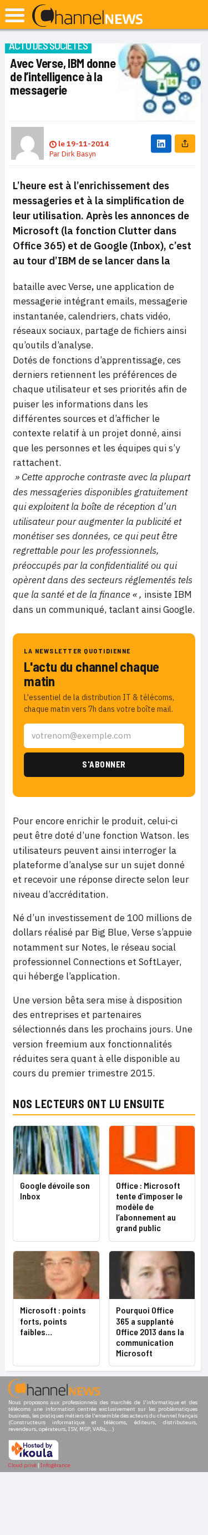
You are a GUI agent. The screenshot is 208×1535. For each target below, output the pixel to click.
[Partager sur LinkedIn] (161, 143)
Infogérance (55, 1465)
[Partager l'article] (185, 143)
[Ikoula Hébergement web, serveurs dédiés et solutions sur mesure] (33, 1458)
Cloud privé (22, 1465)
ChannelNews (87, 16)
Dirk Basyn (79, 154)
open (14, 15)
